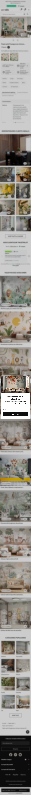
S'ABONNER (15, 414)
